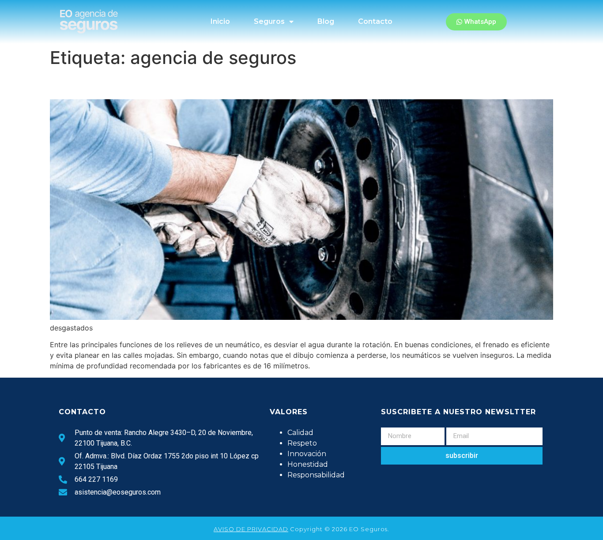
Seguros (269, 21)
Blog (325, 21)
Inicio (220, 21)
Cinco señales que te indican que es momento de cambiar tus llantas (279, 83)
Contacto (375, 21)
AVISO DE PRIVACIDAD (251, 528)
